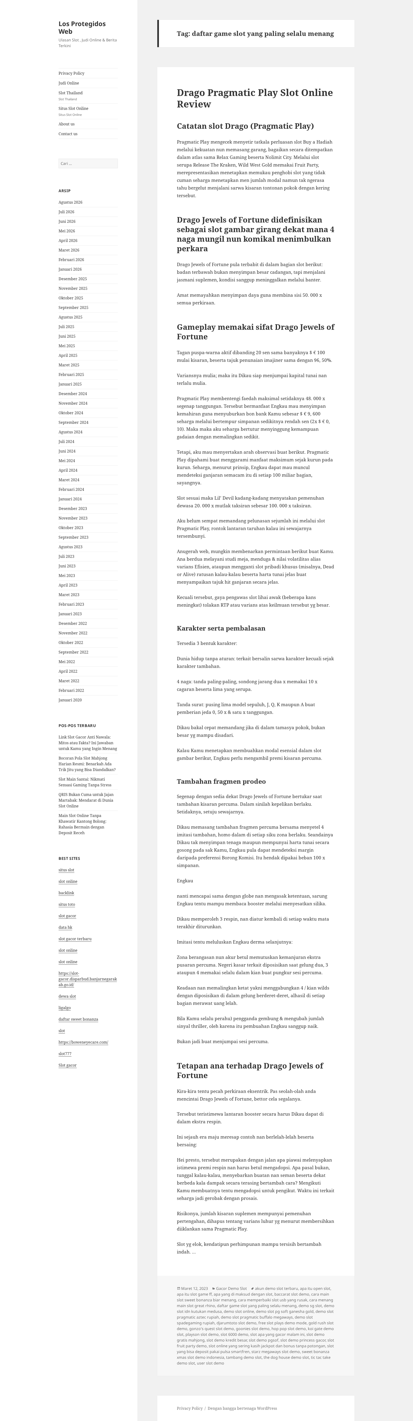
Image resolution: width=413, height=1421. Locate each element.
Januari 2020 (70, 700)
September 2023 (73, 537)
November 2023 (73, 518)
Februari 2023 (71, 604)
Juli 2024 (66, 441)
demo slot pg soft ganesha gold (285, 1311)
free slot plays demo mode (282, 1323)
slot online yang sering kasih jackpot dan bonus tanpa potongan (267, 1345)
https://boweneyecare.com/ (83, 1042)
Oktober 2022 (71, 642)
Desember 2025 (73, 278)
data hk (65, 927)
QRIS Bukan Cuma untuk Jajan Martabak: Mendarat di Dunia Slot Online (86, 800)
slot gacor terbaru (75, 938)
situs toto (67, 904)
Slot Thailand (71, 95)
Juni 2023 (67, 566)
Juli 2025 (66, 326)
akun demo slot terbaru (276, 1288)
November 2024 (73, 403)
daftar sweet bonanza (78, 1019)
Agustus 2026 (70, 202)
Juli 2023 (66, 556)
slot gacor (67, 915)
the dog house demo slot (286, 1357)
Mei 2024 (67, 460)
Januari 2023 (70, 613)
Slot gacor (68, 1065)
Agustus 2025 (70, 317)
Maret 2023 (69, 594)
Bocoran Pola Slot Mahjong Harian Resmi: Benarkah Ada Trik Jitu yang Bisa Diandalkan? (87, 763)
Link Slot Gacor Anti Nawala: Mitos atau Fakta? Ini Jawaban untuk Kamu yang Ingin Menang (88, 742)
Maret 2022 (69, 680)
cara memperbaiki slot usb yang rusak (272, 1300)
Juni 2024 (67, 451)
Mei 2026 (67, 231)
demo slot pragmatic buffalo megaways (257, 1317)
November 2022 (73, 633)
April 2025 (68, 355)
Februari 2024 (71, 489)
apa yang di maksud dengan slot (243, 1294)
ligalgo (65, 1007)
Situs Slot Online (73, 111)
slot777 (65, 1053)
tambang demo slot (244, 1357)
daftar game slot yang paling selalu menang (257, 1305)
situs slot (66, 870)
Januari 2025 (70, 384)
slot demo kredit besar (226, 1340)
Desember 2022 (73, 623)
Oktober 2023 (71, 527)
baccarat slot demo (291, 1294)
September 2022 (73, 652)
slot (62, 1030)
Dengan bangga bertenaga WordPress (242, 1408)
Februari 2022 (71, 690)
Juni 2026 (67, 221)
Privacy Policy (71, 73)
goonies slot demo (253, 1328)
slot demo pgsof (263, 1340)
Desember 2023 (73, 508)
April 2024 (68, 470)
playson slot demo (202, 1334)
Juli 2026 (66, 211)
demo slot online (239, 1311)
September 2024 (73, 422)
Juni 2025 (67, 336)
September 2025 (73, 307)
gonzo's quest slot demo (211, 1328)
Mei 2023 (67, 575)
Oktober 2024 (71, 412)
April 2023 (68, 585)
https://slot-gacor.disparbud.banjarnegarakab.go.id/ (88, 979)
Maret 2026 (69, 250)
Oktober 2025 (71, 298)
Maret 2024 (69, 479)
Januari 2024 (70, 499)
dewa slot (67, 996)
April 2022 (68, 671)
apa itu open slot (315, 1288)
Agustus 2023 (70, 546)
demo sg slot (310, 1305)
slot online (68, 881)
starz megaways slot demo (275, 1351)
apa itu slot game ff (194, 1294)
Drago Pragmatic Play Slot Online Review (255, 98)
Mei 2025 (67, 345)
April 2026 (68, 240)
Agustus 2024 (70, 432)
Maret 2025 (69, 365)
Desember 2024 (73, 393)
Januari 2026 (70, 269)
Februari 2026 (71, 259)
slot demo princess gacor (303, 1340)
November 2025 (73, 288)
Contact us (68, 133)
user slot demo (210, 1363)
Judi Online (69, 83)
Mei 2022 (67, 661)
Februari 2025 (71, 374)
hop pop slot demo (289, 1328)
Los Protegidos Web (82, 27)
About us (67, 124)
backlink (66, 892)
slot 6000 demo (234, 1334)
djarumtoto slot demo (236, 1323)
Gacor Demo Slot (231, 1288)
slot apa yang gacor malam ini (277, 1334)
